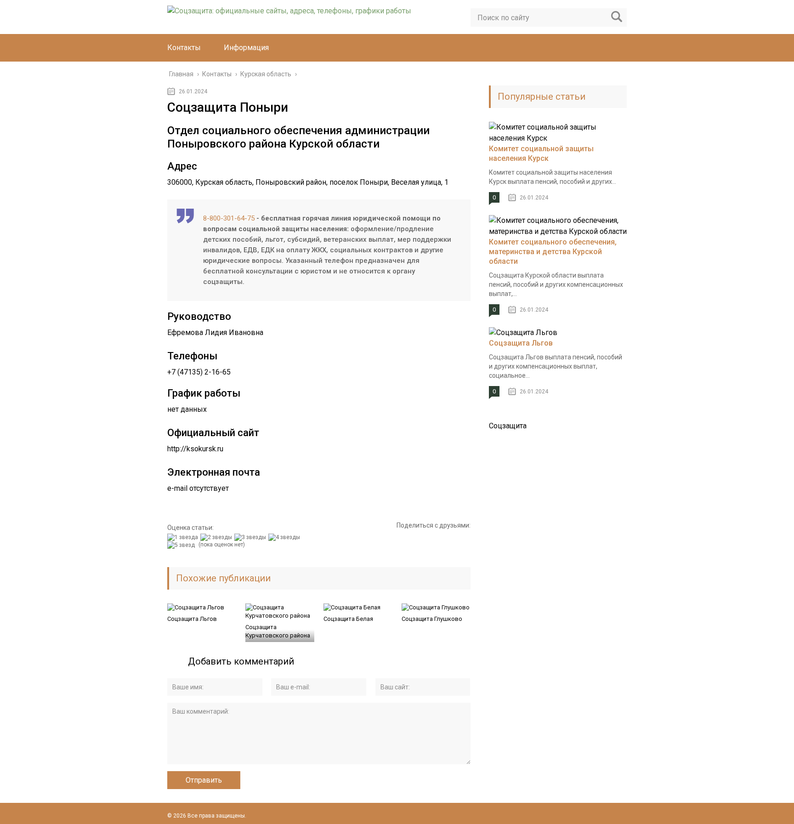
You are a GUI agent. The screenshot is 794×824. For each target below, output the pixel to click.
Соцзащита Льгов (192, 618)
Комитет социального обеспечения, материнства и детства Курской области (553, 252)
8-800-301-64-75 (229, 218)
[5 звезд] (182, 545)
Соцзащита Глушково (432, 618)
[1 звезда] (183, 537)
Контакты (184, 47)
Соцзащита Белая (348, 618)
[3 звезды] (251, 537)
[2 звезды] (217, 537)
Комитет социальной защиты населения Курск (541, 153)
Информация (246, 47)
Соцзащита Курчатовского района (277, 631)
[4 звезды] (285, 537)
